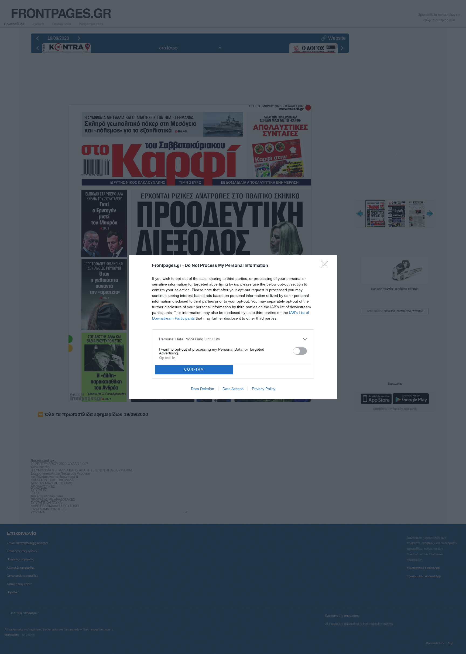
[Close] (326, 266)
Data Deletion (202, 389)
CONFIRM (194, 369)
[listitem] (233, 339)
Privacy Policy (263, 389)
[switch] (300, 351)
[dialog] (233, 327)
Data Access (233, 389)
